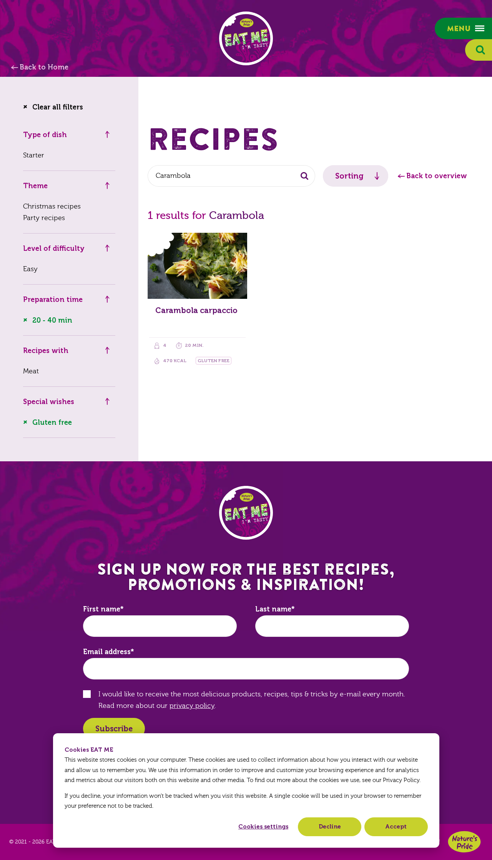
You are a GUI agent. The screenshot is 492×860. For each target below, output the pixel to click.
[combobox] (231, 176)
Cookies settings (263, 826)
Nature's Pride (464, 842)
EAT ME (246, 38)
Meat (31, 371)
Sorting (349, 176)
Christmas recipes (52, 206)
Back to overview (436, 176)
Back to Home (44, 67)
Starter (33, 155)
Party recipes (44, 218)
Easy (30, 269)
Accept (396, 826)
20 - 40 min (52, 320)
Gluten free (52, 422)
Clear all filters (57, 107)
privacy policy (192, 706)
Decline (330, 826)
